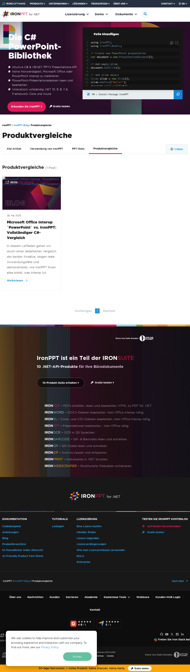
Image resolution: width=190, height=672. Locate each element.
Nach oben (178, 581)
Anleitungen (10, 532)
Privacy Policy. (50, 647)
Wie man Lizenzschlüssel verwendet (101, 550)
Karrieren (72, 597)
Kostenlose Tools (115, 597)
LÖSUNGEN (79, 3)
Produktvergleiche (105, 148)
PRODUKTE (36, 3)
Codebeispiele (11, 526)
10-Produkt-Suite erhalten (60, 382)
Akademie (91, 597)
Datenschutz (98, 656)
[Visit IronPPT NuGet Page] (88, 94)
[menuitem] (37, 4)
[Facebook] (177, 634)
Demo (99, 14)
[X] (172, 634)
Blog (5, 538)
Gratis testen (61, 106)
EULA (80, 556)
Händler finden (86, 532)
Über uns (15, 597)
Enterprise (83, 562)
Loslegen (58, 526)
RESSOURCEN (99, 3)
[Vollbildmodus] (176, 43)
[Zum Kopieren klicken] (172, 43)
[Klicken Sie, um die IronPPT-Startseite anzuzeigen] (21, 13)
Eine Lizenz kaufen (89, 526)
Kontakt (95, 609)
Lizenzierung (75, 14)
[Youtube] (166, 634)
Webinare (142, 597)
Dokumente (124, 14)
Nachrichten (35, 597)
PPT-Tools (78, 148)
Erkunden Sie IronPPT (25, 106)
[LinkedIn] (182, 634)
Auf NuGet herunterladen (163, 526)
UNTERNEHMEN (58, 3)
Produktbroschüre (14, 544)
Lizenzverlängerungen (91, 544)
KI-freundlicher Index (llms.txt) (22, 550)
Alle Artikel (14, 148)
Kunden (55, 597)
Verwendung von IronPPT (46, 148)
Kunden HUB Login (168, 597)
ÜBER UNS (119, 3)
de (183, 3)
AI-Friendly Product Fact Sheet (22, 556)
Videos (178, 149)
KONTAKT (167, 3)
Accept (77, 656)
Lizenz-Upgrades (88, 538)
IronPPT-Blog (21, 125)
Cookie (110, 656)
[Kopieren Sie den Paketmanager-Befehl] (178, 94)
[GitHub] (161, 634)
